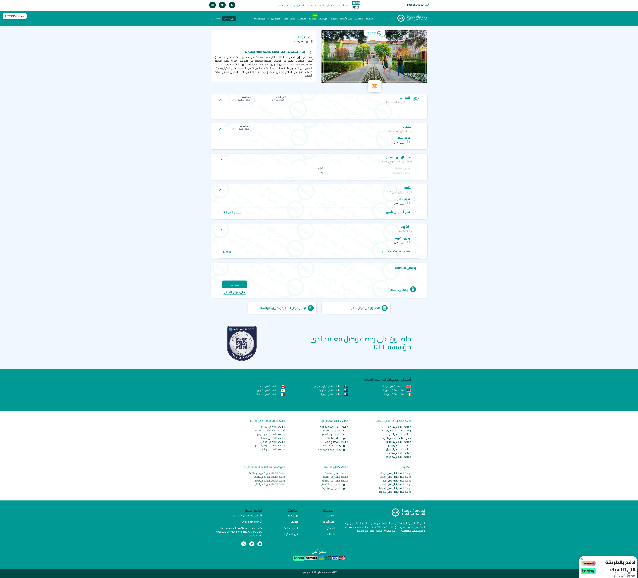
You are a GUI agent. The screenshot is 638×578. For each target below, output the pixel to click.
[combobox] (270, 100)
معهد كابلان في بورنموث (335, 488)
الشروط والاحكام (290, 528)
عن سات (323, 18)
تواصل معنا (289, 18)
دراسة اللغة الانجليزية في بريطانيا (395, 473)
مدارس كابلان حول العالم (335, 434)
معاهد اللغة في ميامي (272, 441)
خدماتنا (312, 18)
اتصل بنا (294, 521)
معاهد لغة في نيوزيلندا (331, 394)
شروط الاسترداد (290, 534)
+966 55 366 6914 (416, 4)
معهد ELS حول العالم (337, 438)
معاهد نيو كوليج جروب (336, 441)
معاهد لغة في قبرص (268, 390)
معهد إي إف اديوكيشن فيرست (332, 449)
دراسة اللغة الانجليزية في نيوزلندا (395, 491)
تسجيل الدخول (229, 18)
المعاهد (358, 18)
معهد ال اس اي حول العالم (334, 426)
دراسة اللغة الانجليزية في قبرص (269, 480)
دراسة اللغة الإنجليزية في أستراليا (395, 488)
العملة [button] (275, 18)
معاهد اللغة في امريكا (273, 426)
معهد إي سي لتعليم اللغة (335, 445)
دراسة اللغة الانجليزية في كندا (396, 480)
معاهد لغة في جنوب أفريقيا (328, 386)
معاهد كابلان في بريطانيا (335, 480)
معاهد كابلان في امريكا (335, 476)
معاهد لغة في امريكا (394, 390)
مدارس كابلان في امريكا (335, 430)
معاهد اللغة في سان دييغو (271, 434)
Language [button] (260, 18)
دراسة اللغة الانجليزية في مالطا (269, 476)
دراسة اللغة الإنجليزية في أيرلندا (396, 484)
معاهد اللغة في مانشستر (398, 453)
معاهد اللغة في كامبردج (398, 456)
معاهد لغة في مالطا (268, 394)
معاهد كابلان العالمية (336, 473)
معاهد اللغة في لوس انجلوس (269, 445)
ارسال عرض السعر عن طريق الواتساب (282, 308)
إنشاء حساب (216, 18)
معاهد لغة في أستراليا (331, 390)
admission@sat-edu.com (245, 515)
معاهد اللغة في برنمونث (398, 441)
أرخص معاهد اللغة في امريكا (270, 430)
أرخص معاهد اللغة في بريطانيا (396, 430)
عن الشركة (292, 515)
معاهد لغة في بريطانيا (393, 386)
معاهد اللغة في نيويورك (272, 438)
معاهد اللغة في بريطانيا (399, 426)
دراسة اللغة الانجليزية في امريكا (395, 476)
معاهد (331, 515)
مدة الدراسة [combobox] (244, 100)
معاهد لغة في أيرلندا (395, 394)
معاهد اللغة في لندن (400, 434)
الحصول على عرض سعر (366, 308)
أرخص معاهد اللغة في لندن (397, 438)
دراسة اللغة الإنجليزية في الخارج (269, 484)
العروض (334, 18)
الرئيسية (368, 18)
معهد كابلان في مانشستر (334, 484)
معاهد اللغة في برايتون (399, 445)
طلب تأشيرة (346, 18)
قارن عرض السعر (234, 292)
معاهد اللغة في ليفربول (398, 449)
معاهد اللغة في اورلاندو (272, 449)
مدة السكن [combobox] (243, 129)
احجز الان (234, 284)
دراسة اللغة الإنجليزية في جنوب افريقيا (266, 473)
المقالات (302, 18)
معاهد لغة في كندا (269, 386)
